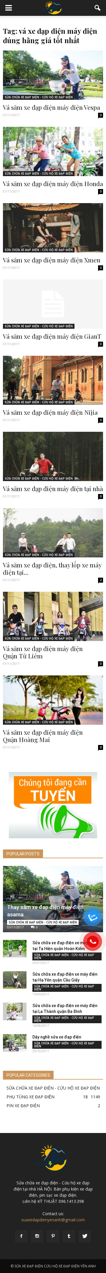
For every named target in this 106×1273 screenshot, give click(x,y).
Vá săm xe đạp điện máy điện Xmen (51, 260)
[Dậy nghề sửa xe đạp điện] (14, 1043)
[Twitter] (85, 1236)
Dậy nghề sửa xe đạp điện (56, 1037)
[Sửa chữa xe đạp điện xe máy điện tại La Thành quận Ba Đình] (14, 1011)
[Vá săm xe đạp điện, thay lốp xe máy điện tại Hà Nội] (53, 532)
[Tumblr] (69, 1236)
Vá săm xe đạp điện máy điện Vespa (51, 107)
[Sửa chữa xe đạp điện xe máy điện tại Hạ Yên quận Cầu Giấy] (14, 980)
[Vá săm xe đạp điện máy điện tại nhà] (53, 456)
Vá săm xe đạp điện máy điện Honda (53, 183)
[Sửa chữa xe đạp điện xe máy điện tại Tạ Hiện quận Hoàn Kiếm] (14, 948)
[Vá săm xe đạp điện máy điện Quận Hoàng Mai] (53, 700)
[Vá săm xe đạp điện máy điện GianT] (53, 304)
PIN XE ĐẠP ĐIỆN (23, 1105)
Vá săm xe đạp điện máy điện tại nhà (53, 488)
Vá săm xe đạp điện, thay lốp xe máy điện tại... (52, 568)
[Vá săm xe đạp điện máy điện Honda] (53, 151)
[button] (98, 8)
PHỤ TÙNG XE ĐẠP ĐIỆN (30, 1097)
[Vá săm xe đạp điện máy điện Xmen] (53, 227)
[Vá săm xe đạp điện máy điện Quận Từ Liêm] (53, 616)
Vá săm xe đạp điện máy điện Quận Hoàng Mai (43, 735)
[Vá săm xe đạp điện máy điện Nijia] (53, 380)
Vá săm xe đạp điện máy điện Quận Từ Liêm (43, 652)
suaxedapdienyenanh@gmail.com (53, 1220)
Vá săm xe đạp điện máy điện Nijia (50, 412)
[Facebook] (21, 1236)
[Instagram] (37, 1236)
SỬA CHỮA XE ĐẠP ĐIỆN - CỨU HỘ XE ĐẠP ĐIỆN (39, 97)
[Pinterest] (53, 1236)
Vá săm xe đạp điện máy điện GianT (52, 336)
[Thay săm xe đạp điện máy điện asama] (53, 899)
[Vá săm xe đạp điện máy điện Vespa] (53, 75)
